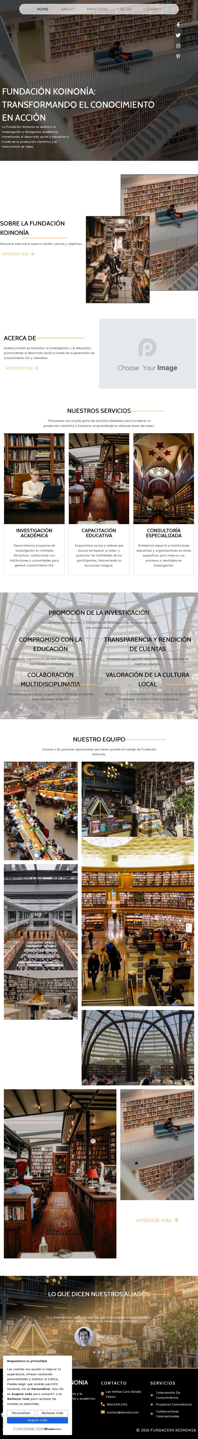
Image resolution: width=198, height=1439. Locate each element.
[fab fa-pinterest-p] (178, 56)
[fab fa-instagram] (178, 45)
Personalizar (21, 1413)
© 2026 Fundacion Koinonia (166, 1430)
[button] (94, 1352)
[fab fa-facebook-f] (178, 24)
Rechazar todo (52, 1413)
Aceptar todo (37, 1420)
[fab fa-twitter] (178, 35)
